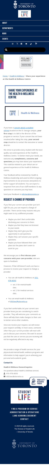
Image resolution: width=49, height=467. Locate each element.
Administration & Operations (24, 412)
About (4, 23)
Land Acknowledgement (24, 415)
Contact (24, 419)
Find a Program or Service (24, 409)
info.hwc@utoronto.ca (30, 194)
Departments (7, 28)
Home (5, 76)
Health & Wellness (17, 76)
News (4, 33)
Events (5, 39)
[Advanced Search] (25, 49)
